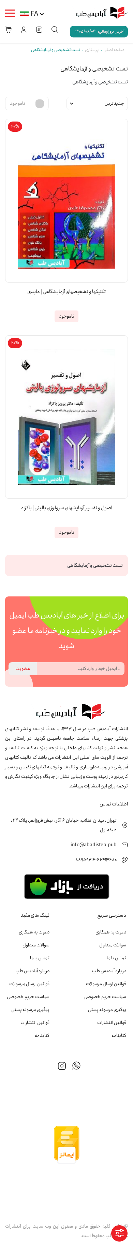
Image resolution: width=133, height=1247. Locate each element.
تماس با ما (116, 958)
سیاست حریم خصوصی (105, 997)
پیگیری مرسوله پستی (107, 1009)
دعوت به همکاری (110, 932)
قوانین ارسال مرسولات (106, 984)
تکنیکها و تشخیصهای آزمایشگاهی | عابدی (66, 292)
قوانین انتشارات (111, 1022)
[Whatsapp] (76, 1066)
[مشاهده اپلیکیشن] (66, 886)
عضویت (22, 668)
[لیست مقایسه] (39, 29)
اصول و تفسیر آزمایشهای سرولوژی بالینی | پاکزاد (66, 508)
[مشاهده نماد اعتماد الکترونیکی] (66, 1190)
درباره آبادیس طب (109, 971)
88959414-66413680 (96, 860)
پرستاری (92, 49)
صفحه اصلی (113, 49)
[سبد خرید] (8, 29)
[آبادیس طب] (99, 13)
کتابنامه (119, 1035)
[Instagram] (62, 1066)
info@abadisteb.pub (94, 845)
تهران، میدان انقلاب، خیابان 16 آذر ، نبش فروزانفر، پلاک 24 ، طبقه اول (64, 825)
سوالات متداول (112, 945)
